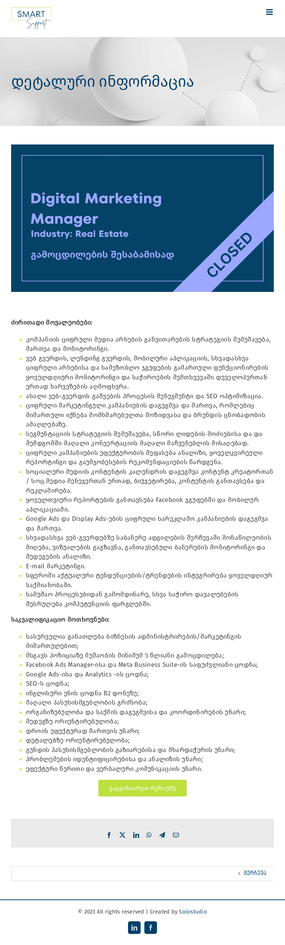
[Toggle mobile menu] (270, 12)
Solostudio (193, 911)
